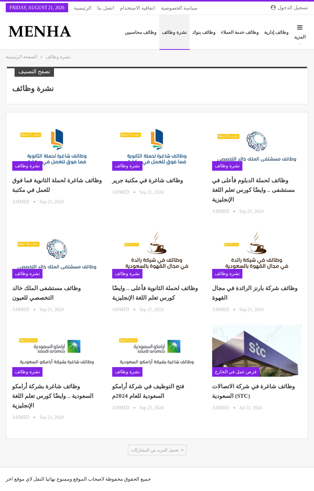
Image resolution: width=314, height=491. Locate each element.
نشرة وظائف (174, 32)
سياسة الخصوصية (179, 8)
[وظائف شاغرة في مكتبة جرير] (157, 145)
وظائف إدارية (276, 32)
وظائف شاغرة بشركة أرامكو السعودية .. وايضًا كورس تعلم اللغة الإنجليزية (52, 396)
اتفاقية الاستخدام (137, 8)
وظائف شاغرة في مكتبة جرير (147, 180)
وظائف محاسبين (141, 32)
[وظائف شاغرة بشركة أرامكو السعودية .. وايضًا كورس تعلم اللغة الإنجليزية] (57, 351)
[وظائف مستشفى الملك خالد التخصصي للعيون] (57, 252)
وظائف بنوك (204, 32)
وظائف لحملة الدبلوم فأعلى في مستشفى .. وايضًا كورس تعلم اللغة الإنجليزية (253, 190)
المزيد (300, 37)
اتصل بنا (105, 8)
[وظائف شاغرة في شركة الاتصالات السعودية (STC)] (257, 351)
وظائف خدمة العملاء (240, 32)
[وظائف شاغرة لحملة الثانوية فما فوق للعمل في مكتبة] (57, 145)
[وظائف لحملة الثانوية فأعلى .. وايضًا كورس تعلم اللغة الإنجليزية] (157, 252)
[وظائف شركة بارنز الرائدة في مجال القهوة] (257, 252)
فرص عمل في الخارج (236, 371)
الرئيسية (83, 8)
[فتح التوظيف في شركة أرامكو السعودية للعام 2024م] (157, 351)
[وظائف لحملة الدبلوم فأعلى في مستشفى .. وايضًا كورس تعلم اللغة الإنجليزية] (257, 145)
